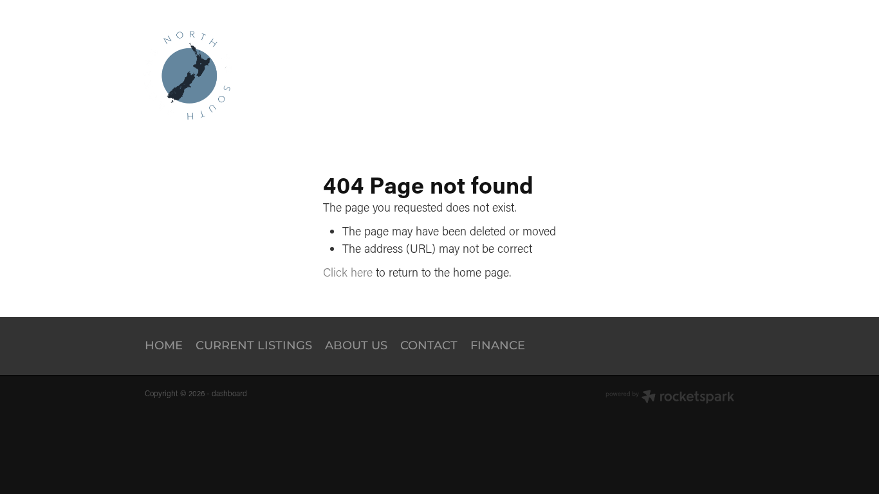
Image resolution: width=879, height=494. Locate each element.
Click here (348, 272)
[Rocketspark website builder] (670, 398)
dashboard (229, 393)
